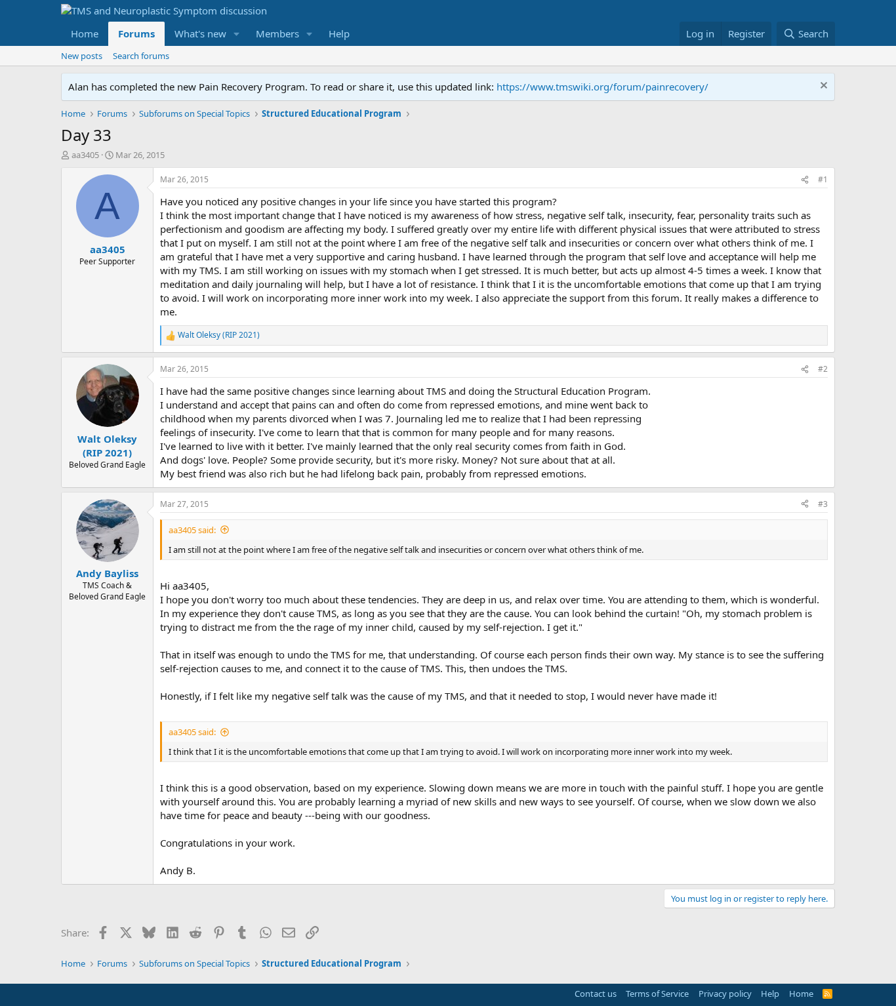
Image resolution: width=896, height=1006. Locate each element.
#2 (823, 368)
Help (339, 33)
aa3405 (85, 155)
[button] (237, 34)
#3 (823, 504)
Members (277, 33)
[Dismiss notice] (822, 87)
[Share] (804, 180)
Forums (136, 33)
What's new (200, 33)
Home (84, 33)
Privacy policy (725, 993)
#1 (823, 179)
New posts (81, 56)
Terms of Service (657, 993)
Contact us (596, 993)
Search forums (141, 56)
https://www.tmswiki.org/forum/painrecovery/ (602, 86)
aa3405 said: (192, 530)
